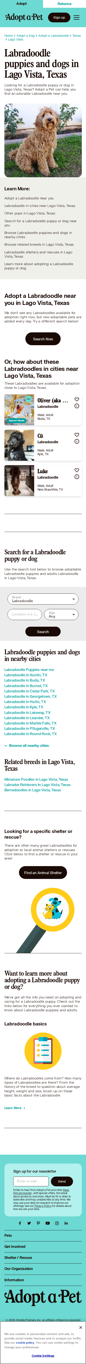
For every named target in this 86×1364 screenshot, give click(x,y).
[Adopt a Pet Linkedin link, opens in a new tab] (66, 1223)
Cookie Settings (43, 1356)
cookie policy (25, 1343)
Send (62, 1181)
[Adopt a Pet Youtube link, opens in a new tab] (48, 1223)
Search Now (43, 339)
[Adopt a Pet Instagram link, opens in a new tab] (58, 1223)
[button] (77, 399)
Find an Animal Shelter (43, 873)
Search (43, 632)
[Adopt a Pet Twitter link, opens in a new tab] (30, 1223)
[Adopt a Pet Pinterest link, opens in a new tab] (39, 1223)
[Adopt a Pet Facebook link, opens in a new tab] (21, 1223)
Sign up (59, 17)
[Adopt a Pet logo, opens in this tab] (43, 1302)
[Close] (81, 1327)
